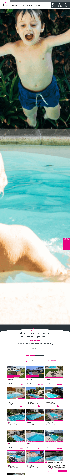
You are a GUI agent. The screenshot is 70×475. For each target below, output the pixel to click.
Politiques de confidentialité (55, 468)
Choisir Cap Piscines (33, 340)
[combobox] (19, 361)
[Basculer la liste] (23, 361)
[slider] (26, 361)
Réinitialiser (53, 360)
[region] (57, 467)
